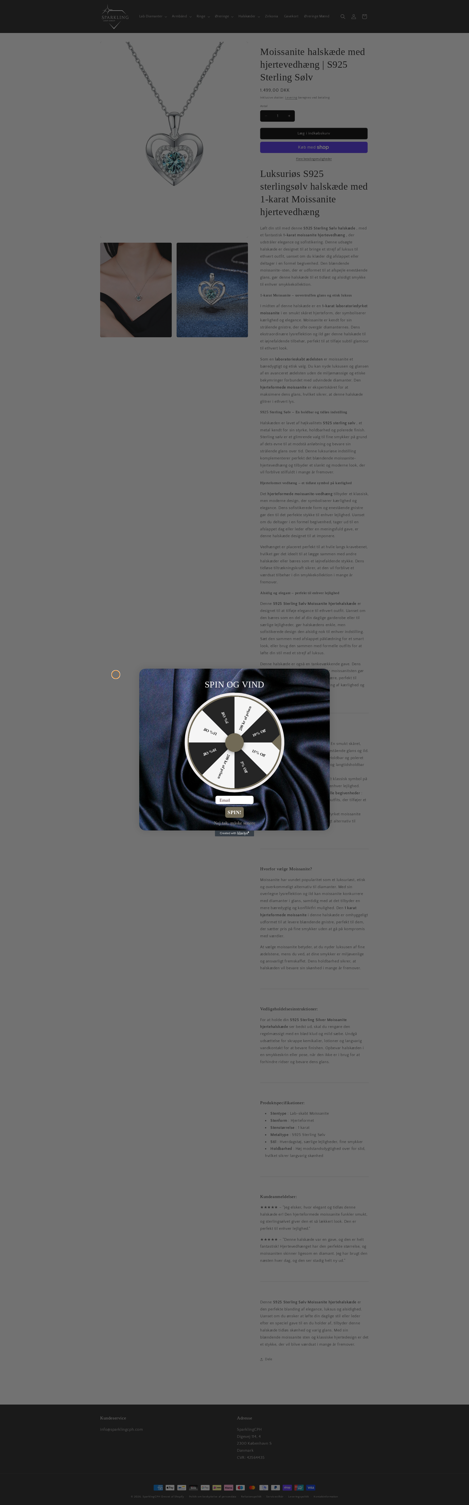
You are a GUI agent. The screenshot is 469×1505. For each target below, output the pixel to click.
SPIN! (235, 812)
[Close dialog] (116, 674)
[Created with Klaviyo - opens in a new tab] (234, 833)
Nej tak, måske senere (234, 823)
